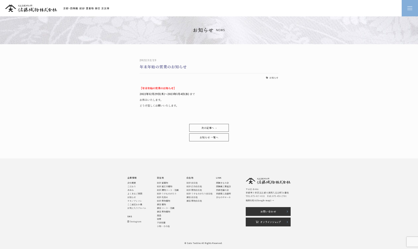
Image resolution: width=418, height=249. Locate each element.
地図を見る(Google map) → (260, 200)
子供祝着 (161, 222)
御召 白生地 (192, 197)
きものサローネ (223, 197)
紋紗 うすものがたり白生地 (199, 193)
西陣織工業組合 (223, 186)
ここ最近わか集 (134, 204)
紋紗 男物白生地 (194, 190)
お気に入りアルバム (136, 208)
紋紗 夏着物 (162, 182)
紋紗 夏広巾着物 (164, 186)
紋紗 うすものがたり (167, 193)
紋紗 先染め (162, 197)
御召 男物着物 (163, 211)
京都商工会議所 (223, 193)
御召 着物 (161, 204)
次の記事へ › (209, 127)
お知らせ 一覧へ (209, 137)
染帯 (159, 219)
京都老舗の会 (222, 190)
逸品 (159, 215)
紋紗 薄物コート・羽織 (168, 190)
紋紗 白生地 (192, 182)
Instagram (135, 221)
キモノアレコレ (134, 200)
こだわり (131, 186)
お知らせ (273, 77)
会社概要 (131, 182)
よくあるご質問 (134, 193)
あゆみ (130, 190)
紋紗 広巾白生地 (194, 186)
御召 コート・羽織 (165, 208)
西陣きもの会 (222, 182)
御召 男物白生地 (194, 200)
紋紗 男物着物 (163, 200)
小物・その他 (163, 226)
